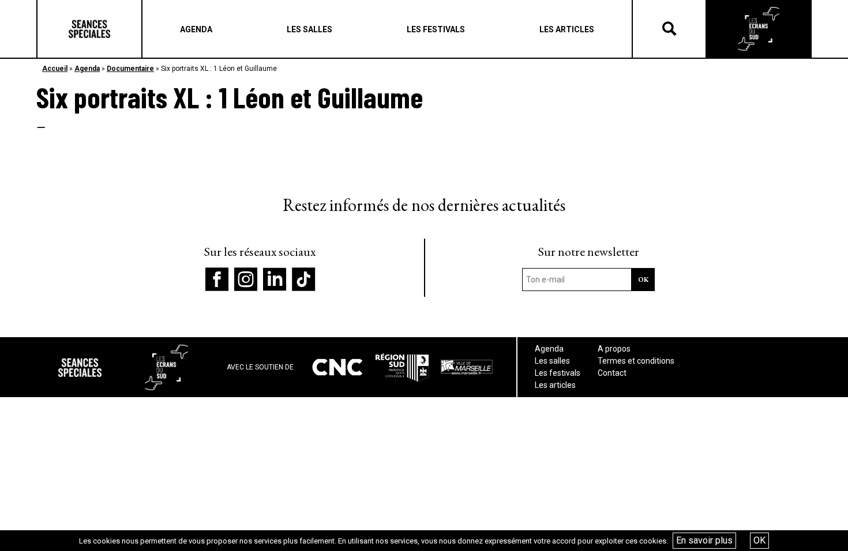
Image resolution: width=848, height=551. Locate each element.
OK (759, 540)
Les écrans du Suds (759, 29)
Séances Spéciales (89, 29)
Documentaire (130, 69)
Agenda (87, 69)
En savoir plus (704, 540)
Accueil (54, 69)
